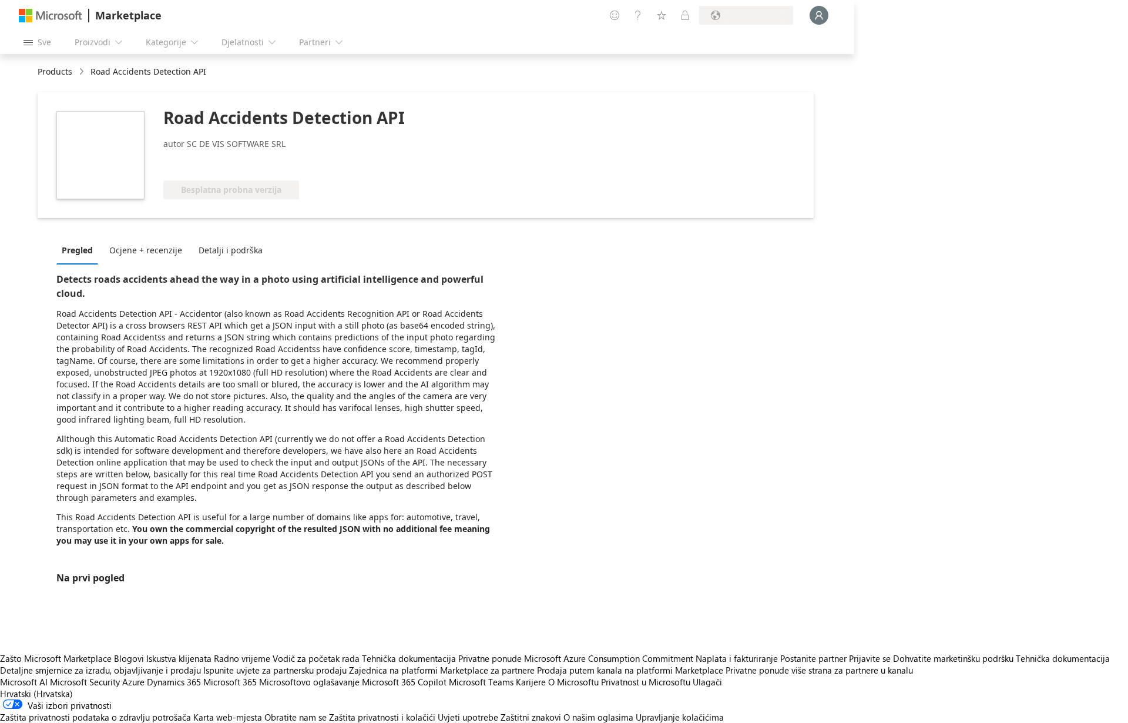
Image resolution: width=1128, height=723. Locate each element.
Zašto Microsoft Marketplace (56, 658)
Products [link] (55, 71)
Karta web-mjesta (227, 717)
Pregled (77, 250)
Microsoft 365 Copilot (404, 682)
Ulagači (707, 682)
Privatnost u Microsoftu (645, 682)
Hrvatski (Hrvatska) (36, 693)
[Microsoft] (50, 15)
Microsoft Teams (481, 682)
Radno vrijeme (242, 658)
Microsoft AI (24, 682)
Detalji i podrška (231, 250)
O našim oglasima (598, 717)
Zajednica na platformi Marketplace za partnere (442, 670)
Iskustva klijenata (179, 658)
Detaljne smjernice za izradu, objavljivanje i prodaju (100, 670)
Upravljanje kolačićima (680, 717)
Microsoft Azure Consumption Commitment (610, 658)
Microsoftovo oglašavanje (309, 682)
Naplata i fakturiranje (737, 658)
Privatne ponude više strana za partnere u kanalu (819, 670)
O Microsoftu (573, 682)
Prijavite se (870, 658)
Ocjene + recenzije (145, 250)
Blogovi (129, 658)
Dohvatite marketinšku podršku (953, 658)
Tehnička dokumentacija (409, 658)
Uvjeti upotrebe (468, 717)
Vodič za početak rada (316, 658)
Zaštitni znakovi (531, 717)
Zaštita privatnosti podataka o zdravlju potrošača (95, 717)
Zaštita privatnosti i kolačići (382, 717)
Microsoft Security (85, 682)
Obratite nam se (295, 717)
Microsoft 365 (230, 682)
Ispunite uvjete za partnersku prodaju (275, 670)
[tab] (80, 250)
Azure (133, 682)
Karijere (531, 682)
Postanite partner (813, 658)
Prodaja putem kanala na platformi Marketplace (630, 670)
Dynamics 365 (174, 682)
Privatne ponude (490, 658)
